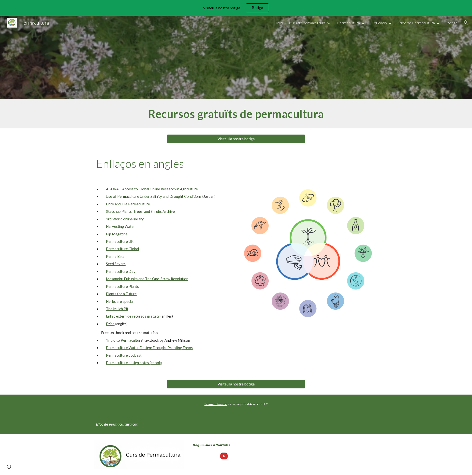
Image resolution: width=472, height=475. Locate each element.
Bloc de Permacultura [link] (416, 22)
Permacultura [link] (348, 22)
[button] (466, 23)
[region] (236, 8)
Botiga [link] (451, 22)
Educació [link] (379, 22)
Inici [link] (279, 22)
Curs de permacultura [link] (307, 22)
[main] (236, 114)
